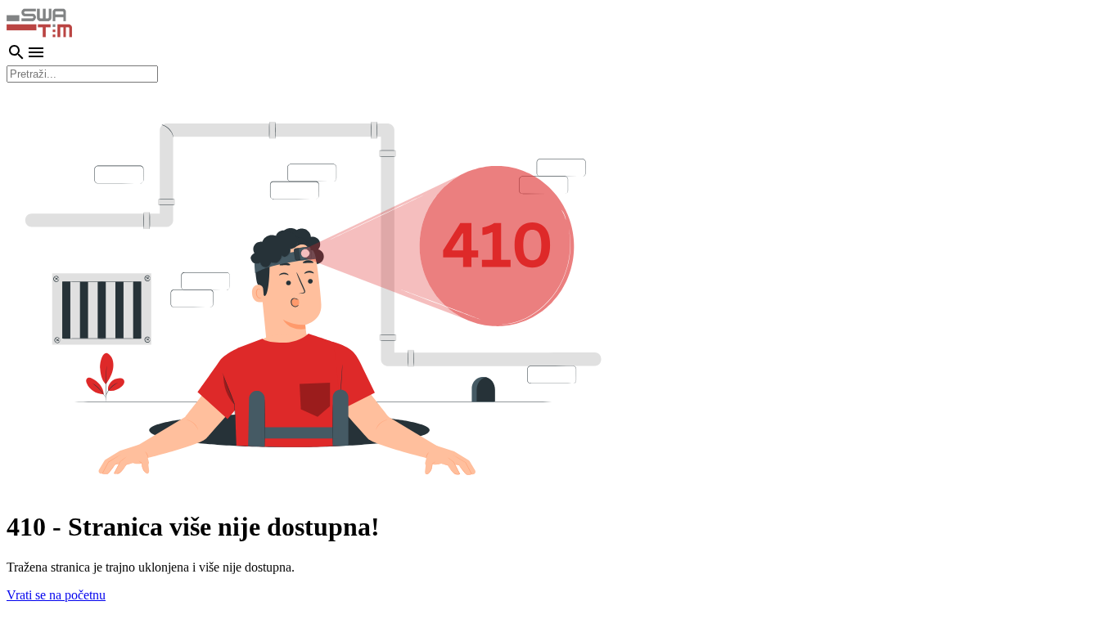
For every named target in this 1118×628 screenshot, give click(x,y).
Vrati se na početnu (56, 595)
